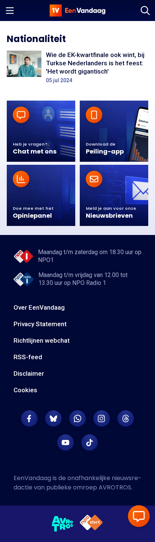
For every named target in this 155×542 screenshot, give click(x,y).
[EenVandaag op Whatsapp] (77, 418)
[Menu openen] (10, 11)
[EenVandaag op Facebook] (29, 418)
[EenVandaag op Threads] (125, 418)
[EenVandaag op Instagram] (101, 418)
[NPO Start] (91, 524)
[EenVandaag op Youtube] (65, 442)
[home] (77, 11)
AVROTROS (115, 487)
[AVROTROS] (62, 524)
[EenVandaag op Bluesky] (53, 418)
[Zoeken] (145, 11)
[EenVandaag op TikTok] (89, 442)
